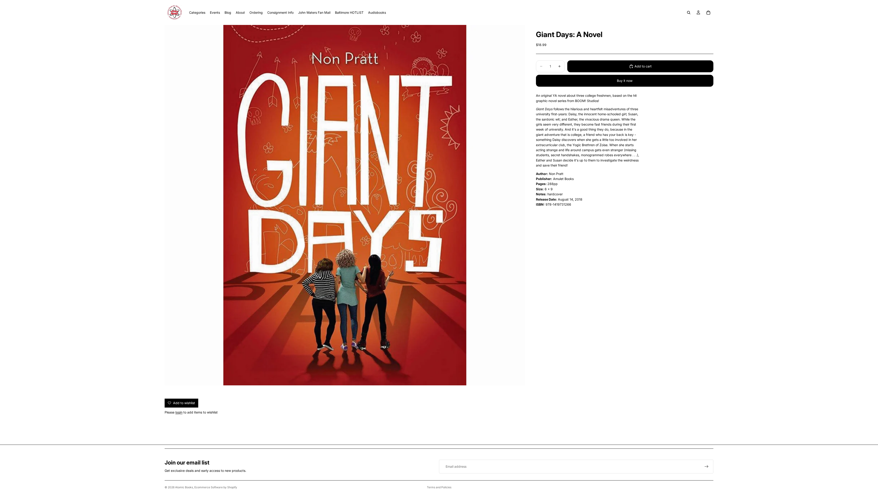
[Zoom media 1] (345, 205)
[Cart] (708, 13)
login (178, 412)
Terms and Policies (439, 487)
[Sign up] (706, 466)
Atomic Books (184, 487)
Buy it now (624, 81)
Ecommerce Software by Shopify (215, 487)
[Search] (689, 13)
